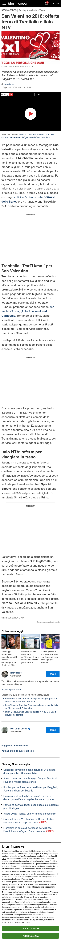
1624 (4, 858)
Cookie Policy (24, 922)
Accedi (56, 3)
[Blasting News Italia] (18, 3)
